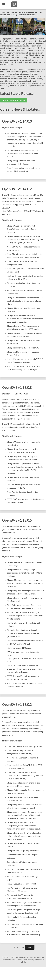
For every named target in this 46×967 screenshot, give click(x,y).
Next (30, 947)
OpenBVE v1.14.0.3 (17, 121)
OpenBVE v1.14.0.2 (17, 189)
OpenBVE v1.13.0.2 (17, 704)
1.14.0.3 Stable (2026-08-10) (14, 100)
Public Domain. (15, 959)
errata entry (20, 829)
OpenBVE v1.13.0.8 (17, 387)
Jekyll (22, 962)
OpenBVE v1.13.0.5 (17, 520)
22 (23, 947)
